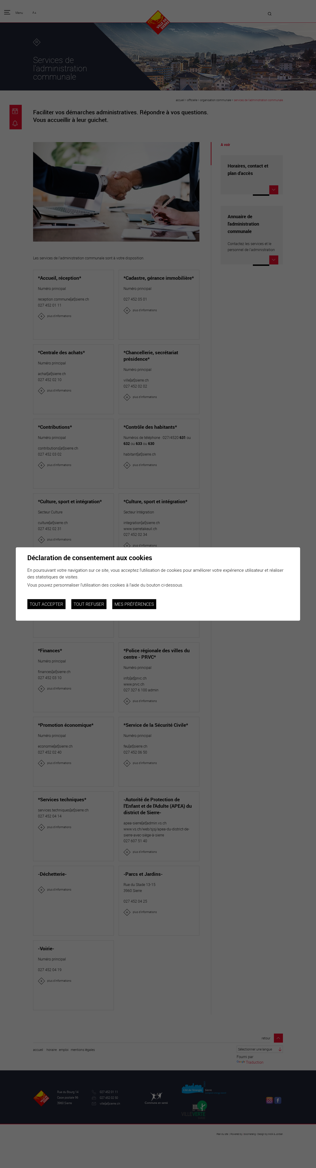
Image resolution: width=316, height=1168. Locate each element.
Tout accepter (46, 604)
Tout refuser (89, 604)
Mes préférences (134, 604)
